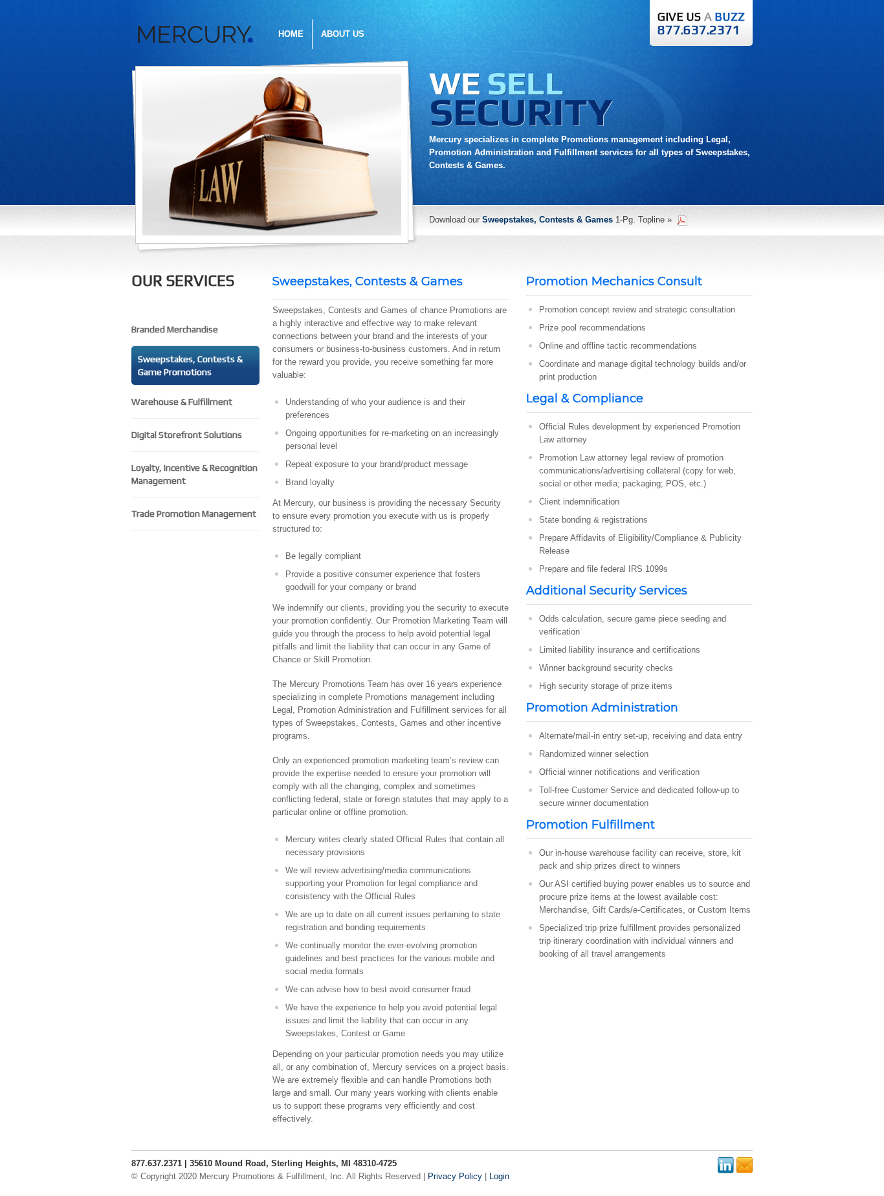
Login (499, 1176)
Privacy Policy (455, 1176)
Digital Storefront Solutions (186, 434)
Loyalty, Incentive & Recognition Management (194, 474)
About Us (342, 34)
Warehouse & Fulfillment (181, 402)
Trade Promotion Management (193, 513)
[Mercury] (195, 26)
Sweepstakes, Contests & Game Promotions (190, 365)
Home (291, 34)
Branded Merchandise (174, 329)
